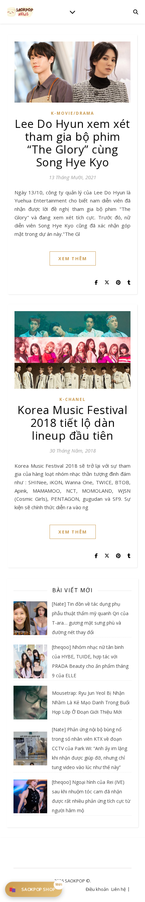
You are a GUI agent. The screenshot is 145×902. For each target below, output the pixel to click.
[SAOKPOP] (20, 11)
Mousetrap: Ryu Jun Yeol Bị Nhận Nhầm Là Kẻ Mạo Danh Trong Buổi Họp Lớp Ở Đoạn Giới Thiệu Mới (90, 702)
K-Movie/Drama (72, 113)
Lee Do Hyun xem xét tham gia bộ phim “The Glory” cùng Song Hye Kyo (72, 143)
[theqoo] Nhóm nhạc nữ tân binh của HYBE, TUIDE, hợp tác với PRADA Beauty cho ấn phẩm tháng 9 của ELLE (90, 661)
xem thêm (72, 258)
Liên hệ (118, 889)
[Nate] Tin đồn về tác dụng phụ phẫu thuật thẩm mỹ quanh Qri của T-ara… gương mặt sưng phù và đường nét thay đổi (90, 618)
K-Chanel (72, 399)
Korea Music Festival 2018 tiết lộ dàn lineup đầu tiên (72, 422)
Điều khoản (97, 889)
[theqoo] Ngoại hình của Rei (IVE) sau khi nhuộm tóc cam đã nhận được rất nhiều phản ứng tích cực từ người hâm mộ (91, 796)
